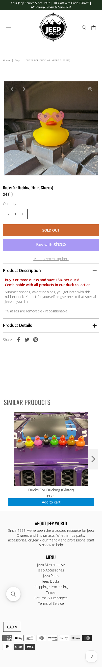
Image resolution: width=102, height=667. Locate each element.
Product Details (17, 325)
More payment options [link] (51, 258)
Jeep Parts (51, 575)
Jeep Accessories (51, 570)
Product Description (22, 270)
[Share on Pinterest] (35, 339)
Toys (17, 60)
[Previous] (11, 89)
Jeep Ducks (51, 581)
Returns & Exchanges (51, 598)
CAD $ (12, 627)
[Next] (24, 89)
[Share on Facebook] (18, 339)
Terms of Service (51, 603)
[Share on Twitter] (27, 339)
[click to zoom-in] (90, 89)
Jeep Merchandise (51, 564)
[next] (93, 459)
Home (6, 60)
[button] (13, 594)
